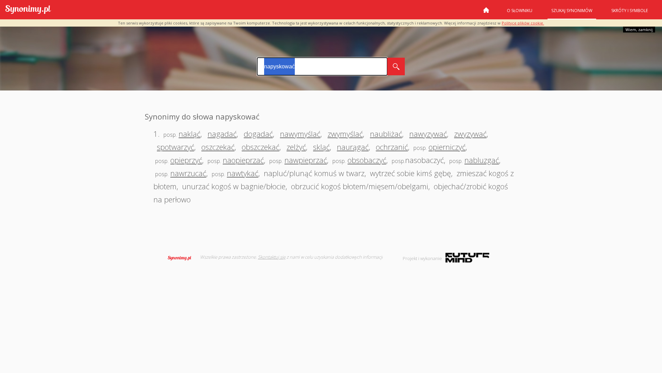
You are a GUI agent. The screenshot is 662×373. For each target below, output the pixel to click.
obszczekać (260, 147)
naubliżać (386, 133)
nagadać (222, 133)
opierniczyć (447, 147)
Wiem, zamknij (639, 29)
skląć (321, 147)
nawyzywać (428, 133)
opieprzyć (186, 160)
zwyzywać (470, 133)
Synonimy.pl (28, 10)
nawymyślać (300, 133)
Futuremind (467, 257)
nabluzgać (481, 160)
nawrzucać (188, 173)
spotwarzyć (175, 147)
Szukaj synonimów (571, 10)
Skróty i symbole (629, 10)
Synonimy (182, 258)
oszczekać (217, 147)
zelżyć (296, 147)
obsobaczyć (367, 160)
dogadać (258, 133)
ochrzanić (392, 147)
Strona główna (486, 13)
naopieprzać (243, 160)
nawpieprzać (305, 160)
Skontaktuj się (271, 257)
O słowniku (519, 10)
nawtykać (242, 173)
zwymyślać (345, 133)
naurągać (353, 147)
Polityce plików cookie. (523, 23)
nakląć (189, 133)
